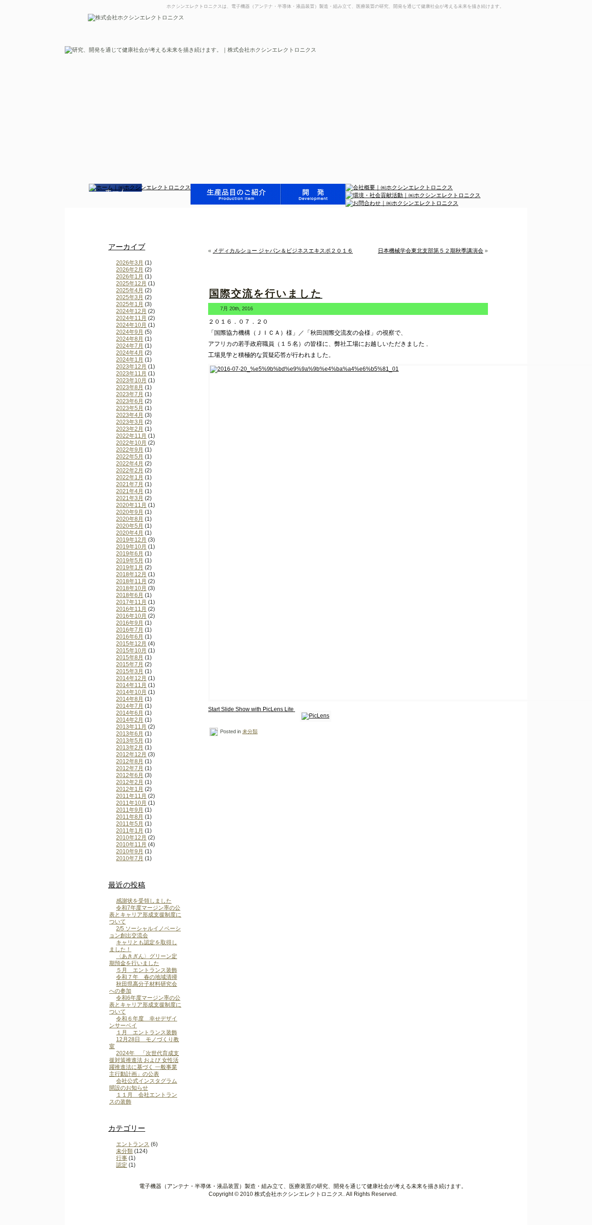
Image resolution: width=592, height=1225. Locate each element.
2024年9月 (129, 332)
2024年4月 (129, 353)
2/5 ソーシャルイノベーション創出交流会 (145, 932)
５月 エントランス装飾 (146, 970)
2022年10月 (131, 443)
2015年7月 (129, 664)
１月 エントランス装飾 (146, 1032)
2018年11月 (131, 581)
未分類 (124, 1151)
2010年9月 (129, 851)
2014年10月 (131, 692)
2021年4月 (129, 491)
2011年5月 (129, 824)
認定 (121, 1165)
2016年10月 (131, 616)
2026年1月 (129, 276)
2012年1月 (129, 789)
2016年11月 (131, 609)
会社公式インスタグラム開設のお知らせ (143, 1084)
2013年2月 (129, 747)
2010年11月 (131, 844)
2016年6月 (129, 637)
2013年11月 (131, 727)
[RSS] (97, 1188)
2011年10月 (131, 803)
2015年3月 (129, 671)
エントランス (132, 1144)
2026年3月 (129, 262)
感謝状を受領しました (144, 901)
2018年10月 (131, 588)
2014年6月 (129, 713)
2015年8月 (129, 657)
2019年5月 (129, 560)
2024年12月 (131, 311)
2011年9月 (129, 810)
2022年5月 (129, 456)
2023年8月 (129, 387)
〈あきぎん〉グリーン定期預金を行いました (143, 959)
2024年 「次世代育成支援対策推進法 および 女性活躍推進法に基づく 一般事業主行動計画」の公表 (144, 1063)
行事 (121, 1158)
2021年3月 (129, 498)
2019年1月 (129, 567)
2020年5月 (129, 526)
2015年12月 (131, 643)
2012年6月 (129, 775)
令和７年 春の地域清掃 (146, 977)
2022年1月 (129, 477)
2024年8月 (129, 339)
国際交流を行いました (265, 293)
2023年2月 (129, 429)
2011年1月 (129, 830)
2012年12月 (131, 754)
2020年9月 (129, 512)
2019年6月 (129, 553)
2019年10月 (131, 546)
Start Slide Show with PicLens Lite (251, 709)
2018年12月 (131, 574)
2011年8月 (129, 817)
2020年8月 (129, 519)
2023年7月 (129, 394)
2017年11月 (131, 602)
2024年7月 (129, 346)
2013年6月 (129, 733)
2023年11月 (131, 373)
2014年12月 (131, 678)
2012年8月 (129, 761)
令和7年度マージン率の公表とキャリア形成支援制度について (145, 915)
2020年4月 (129, 533)
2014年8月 (129, 699)
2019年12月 (131, 540)
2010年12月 (131, 837)
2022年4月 (129, 463)
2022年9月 (129, 450)
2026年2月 (129, 269)
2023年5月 (129, 408)
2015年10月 (131, 650)
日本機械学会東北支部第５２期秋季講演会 (430, 250)
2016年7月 (129, 630)
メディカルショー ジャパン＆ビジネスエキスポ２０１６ (283, 250)
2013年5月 (129, 740)
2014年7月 (129, 706)
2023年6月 (129, 401)
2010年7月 (129, 858)
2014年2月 (129, 720)
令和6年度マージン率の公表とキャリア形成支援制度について (145, 1005)
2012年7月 (129, 768)
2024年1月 (129, 359)
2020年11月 (131, 505)
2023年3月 (129, 422)
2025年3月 (129, 297)
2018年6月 (129, 595)
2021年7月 (129, 484)
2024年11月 (131, 318)
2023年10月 (131, 380)
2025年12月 (131, 283)
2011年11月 (131, 796)
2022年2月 (129, 470)
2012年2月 (129, 782)
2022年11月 (131, 436)
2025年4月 (129, 290)
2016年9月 (129, 623)
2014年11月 (131, 685)
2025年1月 (129, 304)
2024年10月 (131, 325)
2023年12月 (131, 366)
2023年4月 (129, 415)
